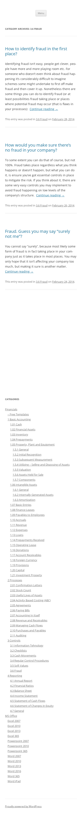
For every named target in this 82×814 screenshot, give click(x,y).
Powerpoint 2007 (18, 741)
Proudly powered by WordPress (23, 806)
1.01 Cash (16, 424)
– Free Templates (18, 414)
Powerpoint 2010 (18, 746)
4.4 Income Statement (24, 696)
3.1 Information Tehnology (26, 645)
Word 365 (14, 776)
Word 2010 (14, 761)
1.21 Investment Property (26, 575)
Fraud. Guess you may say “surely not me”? (37, 233)
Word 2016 (14, 771)
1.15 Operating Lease (23, 545)
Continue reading (44, 109)
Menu (41, 13)
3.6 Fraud (42, 119)
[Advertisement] (41, 346)
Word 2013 (14, 766)
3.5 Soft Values (19, 665)
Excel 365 (13, 736)
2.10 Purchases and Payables (28, 630)
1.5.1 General (21, 449)
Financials (11, 409)
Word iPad (14, 781)
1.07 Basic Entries (20, 505)
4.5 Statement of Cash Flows (27, 701)
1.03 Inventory (19, 434)
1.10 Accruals (18, 520)
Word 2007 (14, 756)
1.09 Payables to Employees (27, 515)
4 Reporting (15, 675)
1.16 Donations (19, 550)
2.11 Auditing (18, 635)
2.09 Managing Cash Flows (26, 625)
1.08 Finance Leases (22, 510)
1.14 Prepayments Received (27, 540)
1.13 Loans (16, 535)
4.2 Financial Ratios (22, 686)
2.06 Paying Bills (20, 610)
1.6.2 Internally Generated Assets (33, 495)
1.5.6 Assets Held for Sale (28, 475)
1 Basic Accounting (19, 419)
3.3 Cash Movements (23, 655)
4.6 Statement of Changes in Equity (32, 706)
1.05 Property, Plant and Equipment (32, 444)
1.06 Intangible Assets (23, 485)
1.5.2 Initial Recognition (27, 454)
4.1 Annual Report (21, 681)
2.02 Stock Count (20, 590)
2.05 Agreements (20, 605)
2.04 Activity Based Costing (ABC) (30, 600)
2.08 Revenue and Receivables (28, 620)
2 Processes (15, 580)
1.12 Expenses (19, 530)
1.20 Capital (17, 570)
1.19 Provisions (19, 565)
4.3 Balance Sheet (21, 691)
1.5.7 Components (24, 480)
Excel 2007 (14, 721)
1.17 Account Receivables (25, 555)
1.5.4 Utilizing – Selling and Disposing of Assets (41, 464)
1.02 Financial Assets (22, 429)
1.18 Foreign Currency (23, 560)
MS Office (11, 716)
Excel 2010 (14, 726)
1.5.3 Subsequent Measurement (32, 459)
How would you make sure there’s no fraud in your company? (38, 147)
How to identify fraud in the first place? (36, 51)
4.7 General (17, 711)
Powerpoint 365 (17, 751)
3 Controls (14, 640)
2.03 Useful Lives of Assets (26, 595)
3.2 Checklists (18, 650)
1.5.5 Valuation (22, 469)
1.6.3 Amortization (24, 500)
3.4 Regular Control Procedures (29, 660)
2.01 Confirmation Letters (26, 585)
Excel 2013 (14, 731)
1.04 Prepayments (21, 439)
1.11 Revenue (18, 525)
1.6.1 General (21, 490)
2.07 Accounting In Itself (25, 615)
